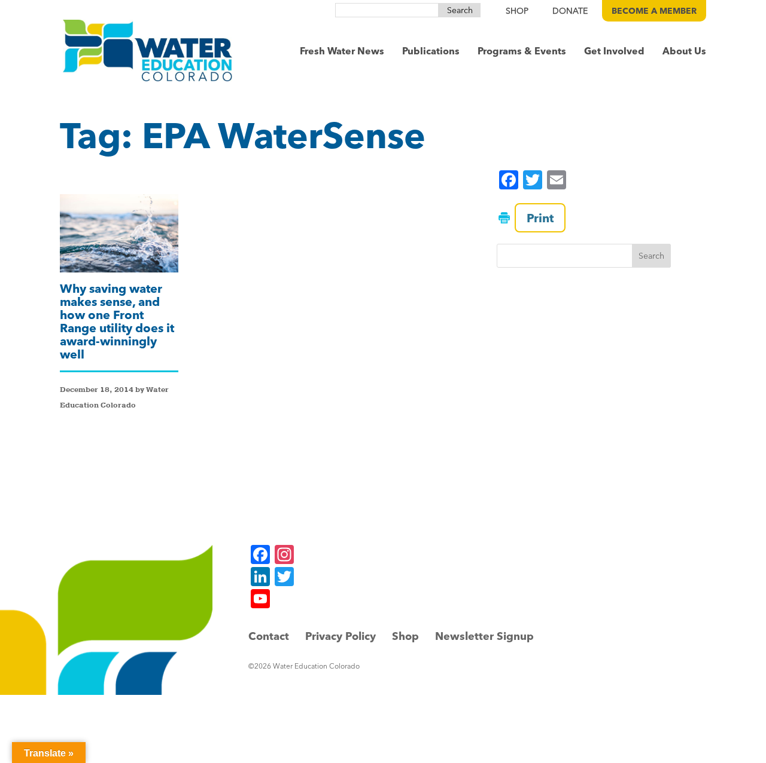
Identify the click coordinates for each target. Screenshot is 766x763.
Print (540, 217)
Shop (405, 636)
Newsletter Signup (484, 636)
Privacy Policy (340, 636)
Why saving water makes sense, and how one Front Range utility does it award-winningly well (117, 321)
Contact (268, 636)
